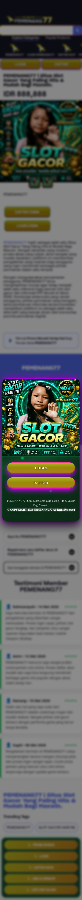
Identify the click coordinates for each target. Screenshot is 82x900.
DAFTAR (40, 483)
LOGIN (41, 468)
